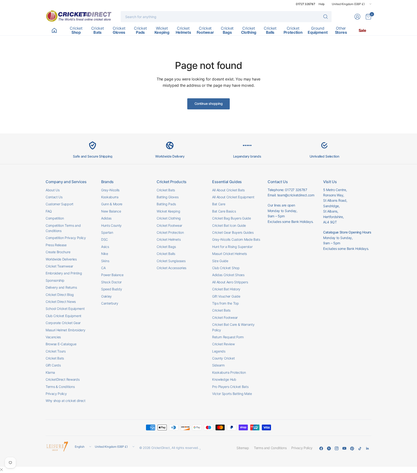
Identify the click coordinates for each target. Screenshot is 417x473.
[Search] (326, 16)
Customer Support (59, 204)
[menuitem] (54, 30)
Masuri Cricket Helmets (229, 254)
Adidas (106, 218)
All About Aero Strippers (230, 282)
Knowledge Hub (224, 379)
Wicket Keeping (168, 211)
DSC (104, 239)
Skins (105, 261)
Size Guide (220, 261)
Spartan (107, 232)
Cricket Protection (170, 232)
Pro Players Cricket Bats (230, 387)
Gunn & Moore (111, 204)
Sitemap (242, 448)
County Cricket (223, 358)
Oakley (106, 296)
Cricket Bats (55, 358)
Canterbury (109, 303)
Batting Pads (166, 204)
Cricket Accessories (171, 268)
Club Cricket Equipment (63, 316)
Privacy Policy (56, 394)
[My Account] (357, 16)
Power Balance (112, 275)
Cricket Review (223, 344)
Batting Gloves (168, 197)
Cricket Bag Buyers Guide (231, 218)
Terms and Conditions (270, 448)
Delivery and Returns (61, 287)
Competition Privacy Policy (66, 238)
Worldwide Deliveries (61, 259)
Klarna (50, 372)
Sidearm (218, 365)
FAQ (49, 211)
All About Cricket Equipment (233, 197)
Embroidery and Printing (64, 273)
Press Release (56, 245)
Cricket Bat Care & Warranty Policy (233, 327)
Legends (218, 351)
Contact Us (54, 197)
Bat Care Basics (224, 211)
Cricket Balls (166, 254)
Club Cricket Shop (226, 268)
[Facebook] (321, 448)
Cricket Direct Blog (60, 295)
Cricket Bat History (226, 289)
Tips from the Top (225, 303)
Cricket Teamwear (59, 266)
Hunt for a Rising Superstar (232, 247)
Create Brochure (58, 252)
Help (322, 4)
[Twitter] (329, 448)
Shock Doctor (111, 282)
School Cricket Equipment (65, 308)
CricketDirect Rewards (62, 379)
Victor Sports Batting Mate (232, 394)
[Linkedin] (367, 448)
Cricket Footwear (169, 225)
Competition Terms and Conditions (63, 228)
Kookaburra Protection (229, 372)
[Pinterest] (352, 448)
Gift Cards (53, 365)
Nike (104, 254)
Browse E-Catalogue (61, 344)
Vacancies (53, 337)
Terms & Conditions (60, 387)
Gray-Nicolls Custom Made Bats (236, 239)
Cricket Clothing (169, 218)
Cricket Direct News (61, 302)
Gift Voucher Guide (226, 296)
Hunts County (111, 225)
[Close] (1, 469)
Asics (105, 247)
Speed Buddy (111, 289)
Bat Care (218, 204)
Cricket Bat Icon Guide (229, 225)
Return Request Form (228, 337)
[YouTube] (344, 448)
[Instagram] (337, 448)
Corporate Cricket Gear (63, 323)
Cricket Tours (56, 351)
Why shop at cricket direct (65, 401)
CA (103, 268)
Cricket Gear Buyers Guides (233, 232)
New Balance (111, 211)
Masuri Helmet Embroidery (65, 330)
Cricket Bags (166, 247)
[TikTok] (360, 448)
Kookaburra (109, 197)
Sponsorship (55, 280)
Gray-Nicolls (110, 190)
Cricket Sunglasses (171, 261)
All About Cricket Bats (228, 190)
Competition (55, 218)
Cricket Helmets (169, 239)
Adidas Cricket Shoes (228, 275)
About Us (52, 190)
